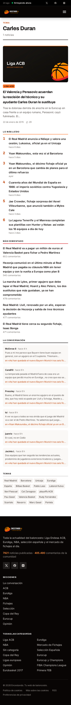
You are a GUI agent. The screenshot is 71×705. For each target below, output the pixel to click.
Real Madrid (10, 480)
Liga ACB (9, 86)
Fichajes (8, 603)
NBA (5, 598)
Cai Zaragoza (28, 491)
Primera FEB (44, 670)
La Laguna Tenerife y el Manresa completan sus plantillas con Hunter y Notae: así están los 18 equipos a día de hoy (37, 225)
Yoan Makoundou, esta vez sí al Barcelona (36, 153)
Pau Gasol (9, 497)
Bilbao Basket (23, 486)
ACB (5, 588)
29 (30, 122)
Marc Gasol (35, 502)
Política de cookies (12, 690)
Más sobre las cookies (37, 690)
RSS (54, 690)
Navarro (21, 502)
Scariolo (8, 502)
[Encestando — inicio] (11, 12)
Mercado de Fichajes (49, 644)
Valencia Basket (27, 497)
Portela (49, 502)
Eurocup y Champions (50, 660)
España (8, 486)
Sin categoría (11, 649)
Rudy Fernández (47, 497)
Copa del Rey (11, 613)
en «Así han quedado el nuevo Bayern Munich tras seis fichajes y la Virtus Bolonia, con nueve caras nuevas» (35, 360)
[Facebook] (14, 565)
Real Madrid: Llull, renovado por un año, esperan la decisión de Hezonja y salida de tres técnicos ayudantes (34, 309)
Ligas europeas (12, 660)
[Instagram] (23, 565)
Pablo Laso (39, 486)
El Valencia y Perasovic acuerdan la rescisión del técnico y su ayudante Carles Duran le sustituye (29, 97)
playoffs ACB (46, 491)
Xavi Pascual (10, 491)
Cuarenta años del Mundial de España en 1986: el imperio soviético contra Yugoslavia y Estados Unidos (38, 187)
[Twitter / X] (6, 565)
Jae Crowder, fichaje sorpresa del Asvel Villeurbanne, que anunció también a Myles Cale (36, 206)
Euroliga (51, 480)
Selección (8, 608)
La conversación (12, 583)
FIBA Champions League (51, 665)
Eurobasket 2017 (13, 670)
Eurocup (8, 618)
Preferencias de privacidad (17, 694)
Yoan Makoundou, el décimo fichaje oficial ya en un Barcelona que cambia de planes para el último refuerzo (38, 168)
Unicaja (39, 480)
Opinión (7, 623)
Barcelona (26, 480)
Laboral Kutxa (56, 486)
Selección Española (48, 649)
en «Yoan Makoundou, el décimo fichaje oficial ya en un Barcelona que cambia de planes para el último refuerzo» (35, 424)
